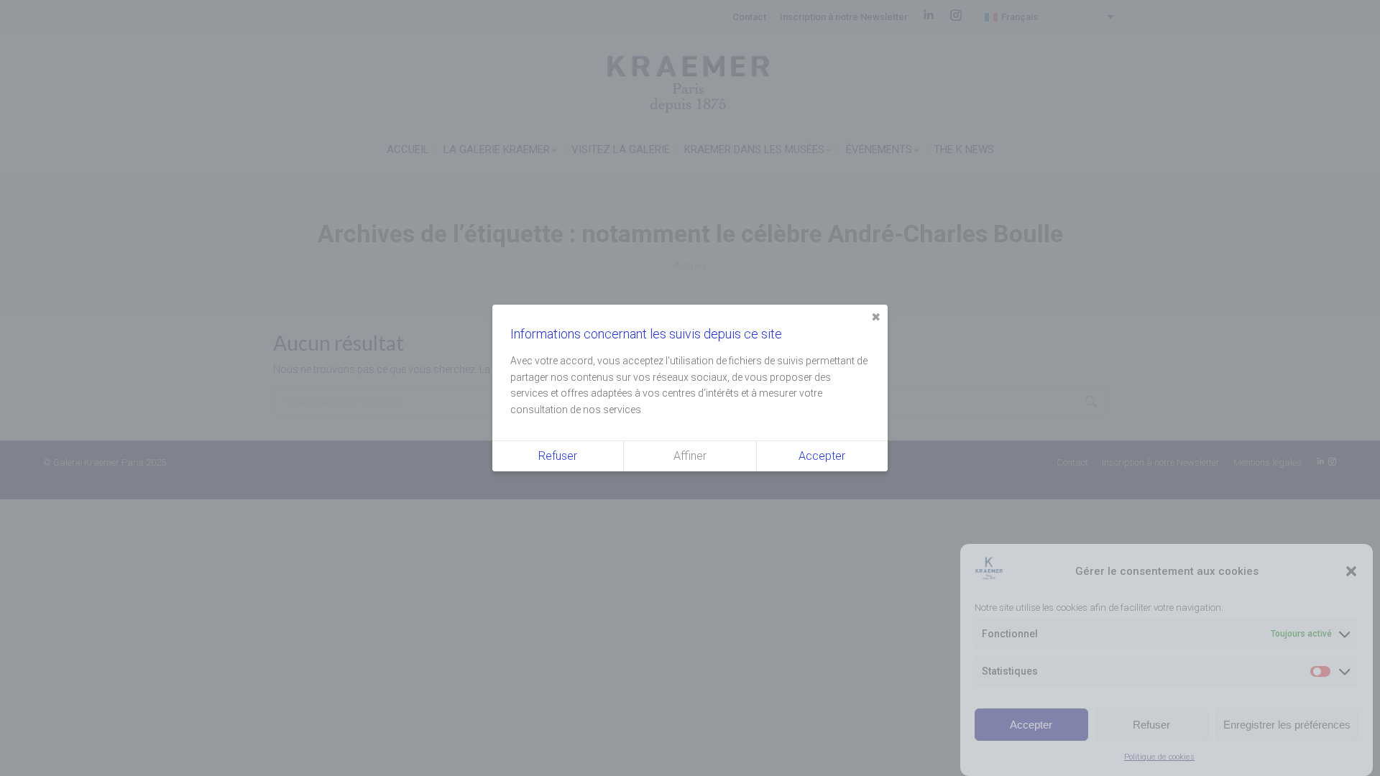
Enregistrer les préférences (1287, 724)
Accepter (1031, 724)
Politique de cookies (1159, 757)
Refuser (1151, 724)
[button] (1351, 571)
